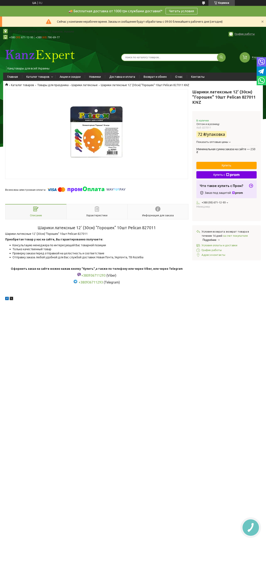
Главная (12, 76)
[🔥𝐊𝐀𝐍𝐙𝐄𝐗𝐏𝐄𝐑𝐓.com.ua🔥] (39, 54)
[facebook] (7, 299)
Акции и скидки (70, 76)
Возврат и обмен (155, 76)
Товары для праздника (53, 85)
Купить (226, 165)
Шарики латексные (84, 85)
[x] (11, 299)
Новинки (95, 76)
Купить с (219, 174)
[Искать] (221, 57)
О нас (179, 76)
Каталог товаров (37, 76)
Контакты (197, 76)
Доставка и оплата (122, 76)
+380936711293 (91, 282)
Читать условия (181, 11)
